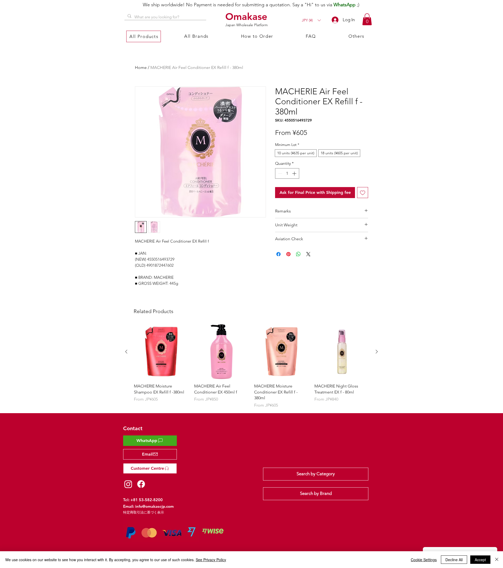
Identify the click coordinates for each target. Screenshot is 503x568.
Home (141, 67)
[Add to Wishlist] (362, 192)
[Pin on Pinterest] (288, 254)
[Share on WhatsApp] (298, 254)
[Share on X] (308, 254)
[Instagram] (128, 484)
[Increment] (294, 173)
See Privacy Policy (211, 559)
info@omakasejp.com (154, 506)
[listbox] (311, 20)
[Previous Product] (126, 351)
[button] (311, 20)
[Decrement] (279, 173)
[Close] (497, 559)
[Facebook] (141, 484)
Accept (480, 559)
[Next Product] (377, 351)
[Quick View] (161, 351)
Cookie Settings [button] (424, 559)
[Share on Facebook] (278, 254)
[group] (251, 366)
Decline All (454, 559)
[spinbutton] (287, 173)
